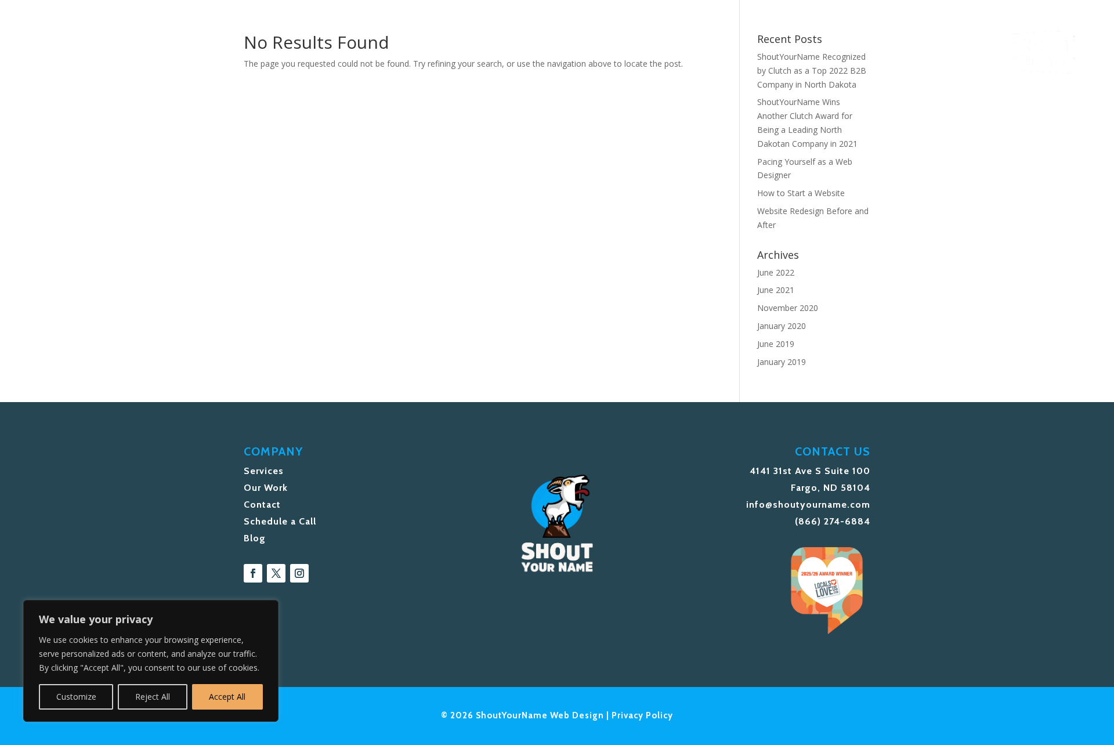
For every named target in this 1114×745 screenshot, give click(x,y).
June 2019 (775, 343)
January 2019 (781, 361)
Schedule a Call (280, 521)
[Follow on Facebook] (253, 573)
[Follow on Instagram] (299, 573)
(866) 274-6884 (832, 521)
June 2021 (775, 289)
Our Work (266, 487)
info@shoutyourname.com (808, 504)
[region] (150, 661)
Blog (255, 538)
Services (264, 470)
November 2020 (787, 307)
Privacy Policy (642, 715)
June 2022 (775, 272)
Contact (262, 504)
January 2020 (781, 325)
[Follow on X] (276, 573)
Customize (76, 696)
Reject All (152, 696)
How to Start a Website (801, 192)
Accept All (227, 696)
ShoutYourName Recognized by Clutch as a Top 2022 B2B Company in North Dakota (811, 70)
